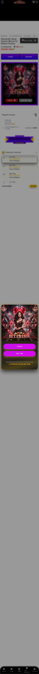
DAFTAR (19, 353)
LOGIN (19, 346)
